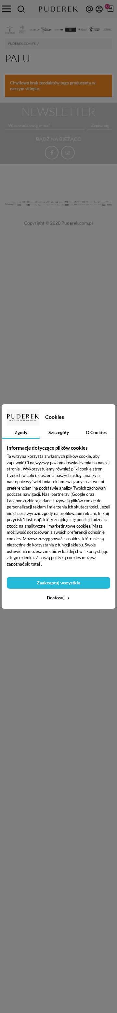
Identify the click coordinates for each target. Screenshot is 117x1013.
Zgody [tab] (21, 432)
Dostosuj (56, 597)
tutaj (35, 564)
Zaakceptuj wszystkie (58, 582)
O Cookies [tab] (96, 432)
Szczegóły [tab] (58, 432)
